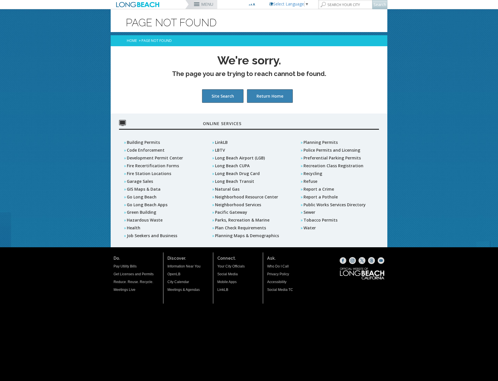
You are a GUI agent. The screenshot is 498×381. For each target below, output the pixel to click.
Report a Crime (318, 189)
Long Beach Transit (234, 181)
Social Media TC (280, 290)
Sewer (309, 212)
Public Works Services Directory (334, 204)
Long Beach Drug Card (237, 173)
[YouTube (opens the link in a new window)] (381, 260)
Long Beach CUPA (232, 165)
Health (133, 228)
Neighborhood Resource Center (246, 197)
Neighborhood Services (238, 204)
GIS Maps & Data (144, 189)
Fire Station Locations (149, 173)
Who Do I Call (278, 266)
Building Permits (143, 142)
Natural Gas (227, 189)
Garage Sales (140, 181)
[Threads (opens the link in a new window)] (371, 260)
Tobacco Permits (320, 220)
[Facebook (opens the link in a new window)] (342, 260)
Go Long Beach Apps (147, 204)
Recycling (312, 173)
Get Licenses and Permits (134, 274)
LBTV (220, 150)
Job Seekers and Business (152, 235)
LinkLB (221, 142)
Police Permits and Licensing (331, 150)
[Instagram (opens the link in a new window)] (352, 260)
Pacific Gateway (231, 212)
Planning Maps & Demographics (247, 235)
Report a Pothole (320, 197)
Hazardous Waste (145, 220)
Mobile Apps (227, 282)
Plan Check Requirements (240, 228)
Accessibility (276, 282)
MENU (207, 4)
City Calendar (178, 282)
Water (309, 228)
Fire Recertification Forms (153, 165)
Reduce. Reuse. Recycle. (133, 282)
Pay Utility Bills (125, 266)
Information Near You (184, 266)
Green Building (141, 212)
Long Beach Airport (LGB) (240, 158)
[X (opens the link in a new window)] (362, 260)
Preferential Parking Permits (332, 158)
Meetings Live (124, 290)
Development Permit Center (155, 158)
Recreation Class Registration (333, 165)
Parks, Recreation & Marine (242, 220)
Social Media (227, 274)
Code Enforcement (146, 150)
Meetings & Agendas (183, 290)
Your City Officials (231, 266)
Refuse (310, 181)
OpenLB (173, 274)
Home (132, 40)
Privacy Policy (278, 274)
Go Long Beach (141, 197)
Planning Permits (320, 142)
